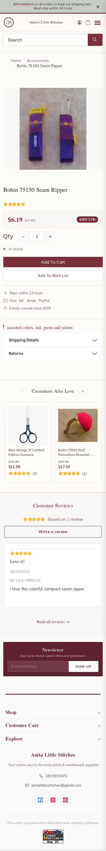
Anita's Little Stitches (46, 22)
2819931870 (56, 775)
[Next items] (83, 391)
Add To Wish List (53, 275)
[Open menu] (97, 22)
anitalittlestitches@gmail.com (56, 785)
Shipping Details (24, 340)
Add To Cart (53, 262)
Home (16, 60)
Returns (16, 353)
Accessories (38, 60)
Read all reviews (51, 621)
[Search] (95, 40)
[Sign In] (79, 22)
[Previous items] (23, 391)
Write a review (52, 531)
